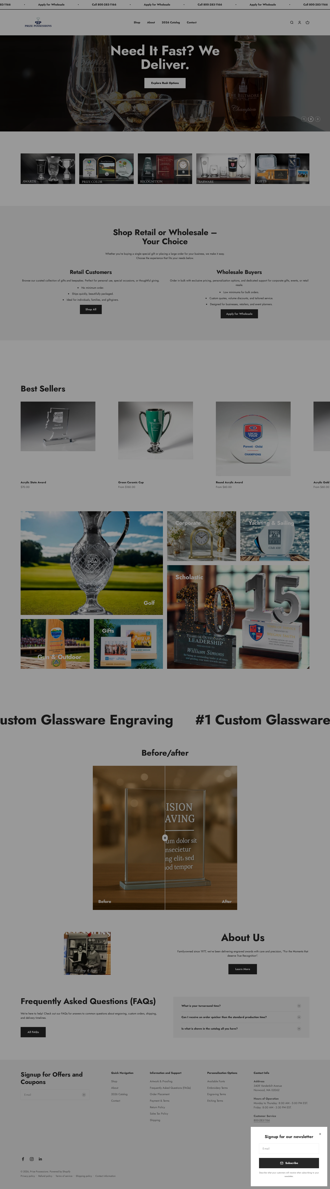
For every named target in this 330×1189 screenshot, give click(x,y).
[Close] (320, 1134)
